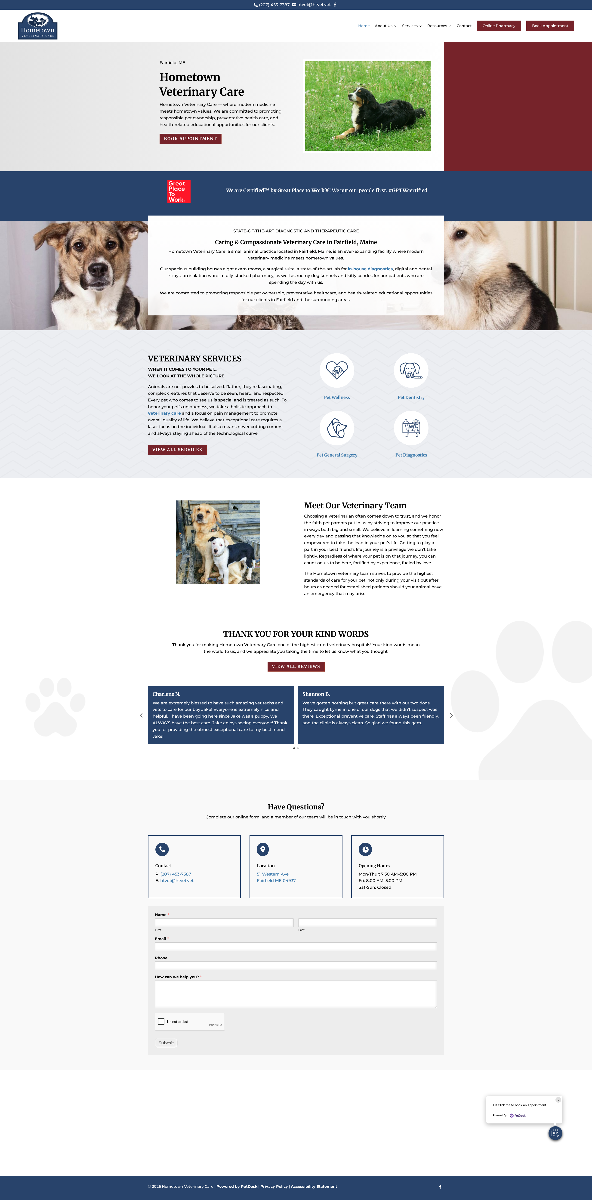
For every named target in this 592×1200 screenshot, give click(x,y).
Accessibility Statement (314, 1186)
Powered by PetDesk (236, 1186)
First (158, 930)
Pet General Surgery (337, 455)
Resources (437, 26)
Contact (464, 26)
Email (162, 939)
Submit (166, 1043)
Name (162, 915)
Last (301, 930)
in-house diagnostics (370, 268)
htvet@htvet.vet (177, 880)
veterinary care (164, 413)
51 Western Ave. (273, 874)
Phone (161, 958)
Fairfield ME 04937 (276, 880)
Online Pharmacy (499, 26)
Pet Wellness (337, 397)
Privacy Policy (274, 1186)
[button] (555, 1133)
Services (410, 26)
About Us (383, 26)
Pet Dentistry (411, 397)
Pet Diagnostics (411, 455)
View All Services (177, 449)
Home (364, 26)
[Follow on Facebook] (440, 1187)
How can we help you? (178, 977)
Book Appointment (550, 26)
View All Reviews (296, 666)
